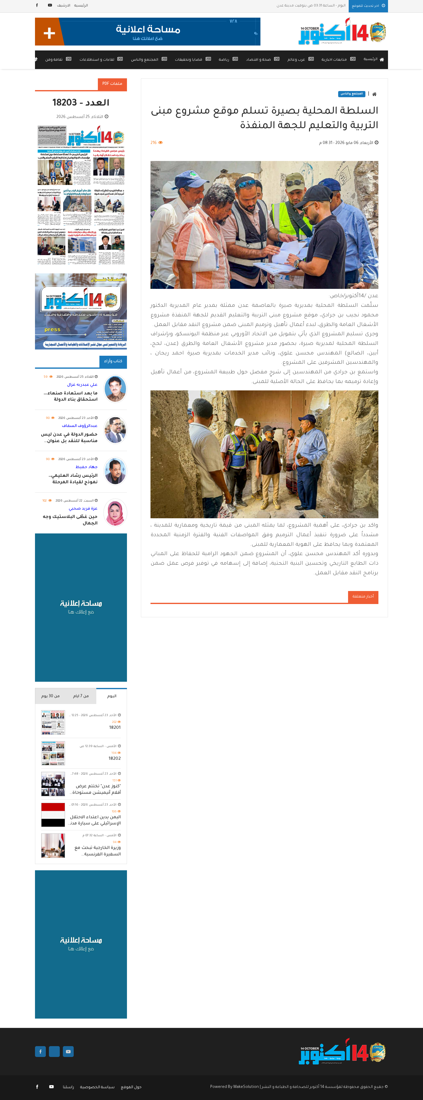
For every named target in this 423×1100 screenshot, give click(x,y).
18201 (115, 728)
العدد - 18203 (81, 104)
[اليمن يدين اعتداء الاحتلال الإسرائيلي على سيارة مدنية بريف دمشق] (53, 815)
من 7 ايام (81, 696)
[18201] (53, 722)
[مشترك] (50, 6)
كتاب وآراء (113, 361)
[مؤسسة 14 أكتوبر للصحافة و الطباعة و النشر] (343, 31)
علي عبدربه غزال (82, 385)
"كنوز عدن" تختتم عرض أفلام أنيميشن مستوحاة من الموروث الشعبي (96, 790)
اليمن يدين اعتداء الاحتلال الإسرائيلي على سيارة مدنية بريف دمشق (93, 821)
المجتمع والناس (352, 94)
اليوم (111, 696)
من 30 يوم (50, 696)
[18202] (53, 753)
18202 (115, 759)
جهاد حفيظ (87, 467)
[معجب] (37, 6)
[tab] (111, 696)
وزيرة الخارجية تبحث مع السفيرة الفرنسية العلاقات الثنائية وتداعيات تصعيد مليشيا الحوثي (95, 852)
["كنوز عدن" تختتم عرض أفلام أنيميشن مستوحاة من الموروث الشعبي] (53, 784)
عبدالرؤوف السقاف (80, 426)
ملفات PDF (112, 84)
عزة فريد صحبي (83, 509)
